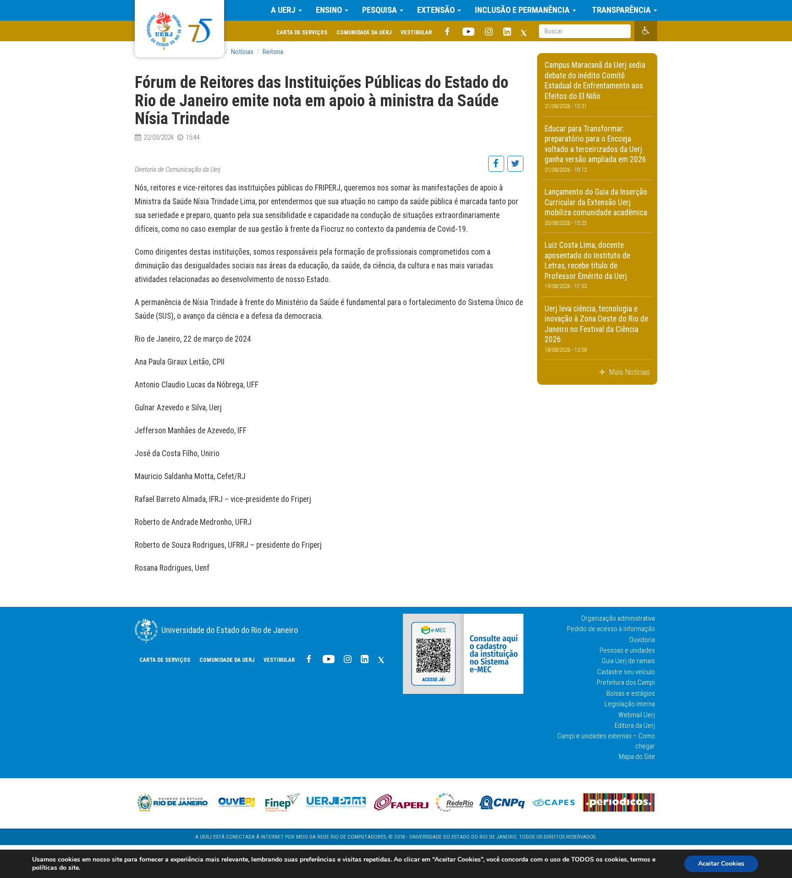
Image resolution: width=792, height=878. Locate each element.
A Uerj (284, 10)
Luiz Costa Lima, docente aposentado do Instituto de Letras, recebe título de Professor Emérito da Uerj (587, 264)
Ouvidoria (642, 640)
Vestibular (416, 32)
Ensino (330, 10)
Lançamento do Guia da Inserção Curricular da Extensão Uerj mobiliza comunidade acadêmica (595, 206)
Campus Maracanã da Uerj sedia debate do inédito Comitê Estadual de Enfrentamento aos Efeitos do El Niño (594, 84)
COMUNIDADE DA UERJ (363, 32)
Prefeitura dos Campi (626, 682)
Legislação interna (630, 704)
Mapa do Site (637, 757)
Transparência (621, 10)
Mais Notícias (628, 371)
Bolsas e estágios (630, 693)
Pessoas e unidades (627, 650)
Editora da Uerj (635, 725)
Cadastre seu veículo (626, 672)
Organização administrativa (618, 618)
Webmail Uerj (636, 715)
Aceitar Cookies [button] (721, 863)
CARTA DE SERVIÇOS (301, 32)
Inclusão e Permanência (523, 10)
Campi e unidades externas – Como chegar (606, 741)
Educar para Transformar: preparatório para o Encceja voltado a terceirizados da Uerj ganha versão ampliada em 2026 (595, 148)
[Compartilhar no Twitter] (514, 168)
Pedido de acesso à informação (611, 629)
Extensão (436, 10)
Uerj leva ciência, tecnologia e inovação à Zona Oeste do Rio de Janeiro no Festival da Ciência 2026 (596, 328)
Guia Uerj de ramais (628, 661)
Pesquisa (380, 10)
